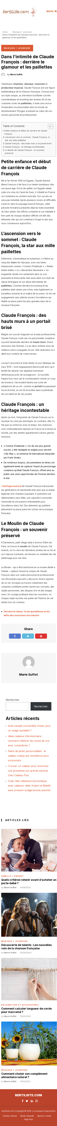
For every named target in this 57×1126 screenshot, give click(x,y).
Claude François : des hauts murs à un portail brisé (28, 143)
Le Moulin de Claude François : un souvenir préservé (24, 151)
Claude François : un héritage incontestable (25, 147)
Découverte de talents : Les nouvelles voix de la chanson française (26, 946)
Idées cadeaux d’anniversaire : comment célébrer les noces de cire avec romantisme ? (28, 741)
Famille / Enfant (12, 876)
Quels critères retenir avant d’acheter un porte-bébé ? (28, 881)
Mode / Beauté (27, 1116)
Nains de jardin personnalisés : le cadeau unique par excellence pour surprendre (28, 756)
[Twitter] (27, 1101)
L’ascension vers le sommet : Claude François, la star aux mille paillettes (27, 138)
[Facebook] (22, 1101)
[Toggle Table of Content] (49, 126)
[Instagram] (36, 1101)
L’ (11, 486)
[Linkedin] (32, 1101)
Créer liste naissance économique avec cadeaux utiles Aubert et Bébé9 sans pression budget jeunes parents (29, 785)
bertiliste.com (28, 1095)
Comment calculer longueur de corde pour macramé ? (26, 1010)
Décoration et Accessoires (20, 1005)
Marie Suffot (16, 74)
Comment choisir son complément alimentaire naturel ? (24, 1075)
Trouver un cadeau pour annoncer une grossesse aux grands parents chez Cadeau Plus (28, 770)
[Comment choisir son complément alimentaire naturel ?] (29, 1043)
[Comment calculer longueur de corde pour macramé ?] (29, 979)
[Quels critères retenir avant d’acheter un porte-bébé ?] (29, 850)
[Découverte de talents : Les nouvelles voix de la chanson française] (29, 915)
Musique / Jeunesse (17, 48)
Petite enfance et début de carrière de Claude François (25, 132)
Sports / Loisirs (44, 1116)
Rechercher (12, 699)
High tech (28, 1119)
